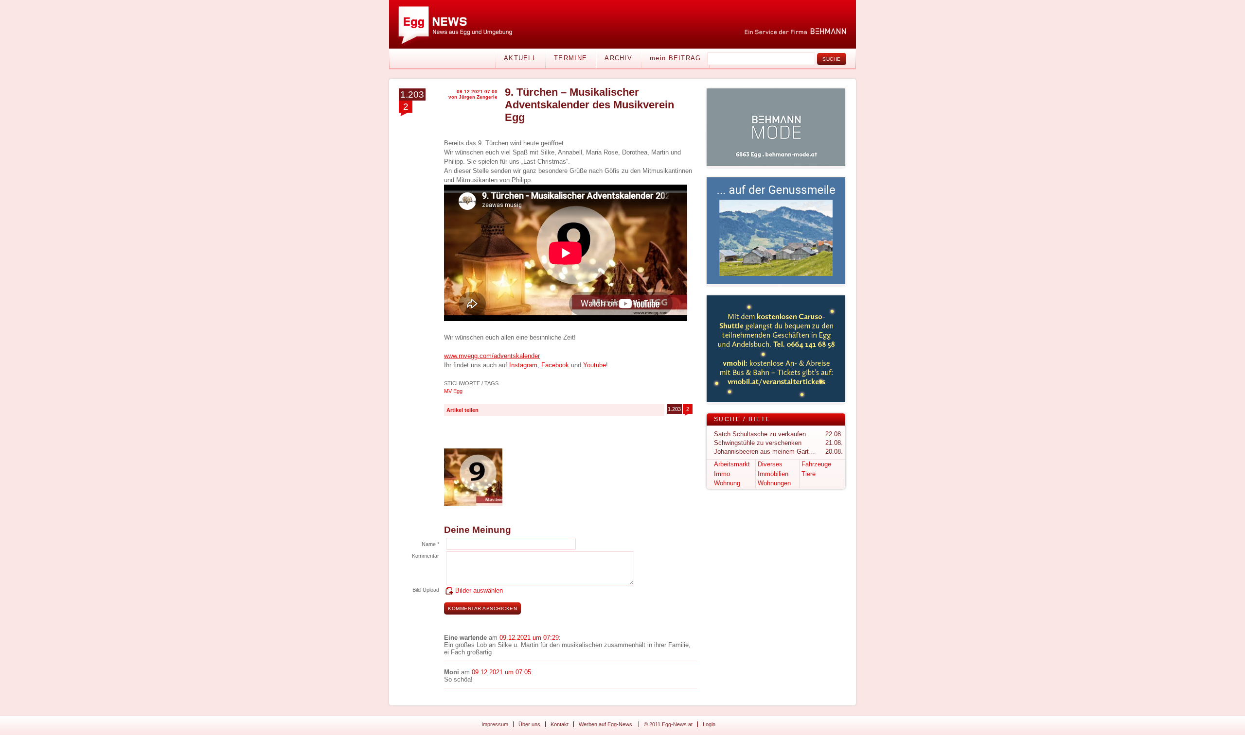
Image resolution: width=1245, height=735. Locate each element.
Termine (570, 58)
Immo (722, 474)
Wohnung (727, 483)
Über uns (529, 724)
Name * (430, 544)
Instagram (523, 365)
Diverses (770, 464)
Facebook (556, 365)
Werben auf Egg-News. (606, 724)
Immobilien (773, 474)
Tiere (808, 474)
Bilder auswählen (479, 590)
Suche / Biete (742, 419)
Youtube (594, 365)
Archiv (618, 58)
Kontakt (560, 724)
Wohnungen (774, 483)
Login (709, 724)
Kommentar (425, 556)
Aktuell (520, 58)
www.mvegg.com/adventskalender (492, 355)
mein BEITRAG (675, 58)
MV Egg (453, 391)
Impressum (494, 724)
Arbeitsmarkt (732, 464)
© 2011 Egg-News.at (668, 724)
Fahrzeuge (816, 464)
